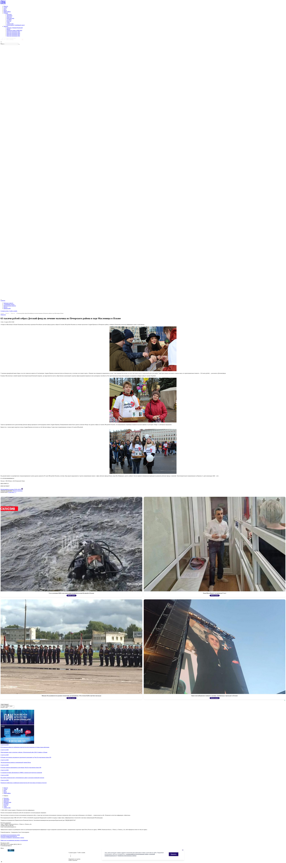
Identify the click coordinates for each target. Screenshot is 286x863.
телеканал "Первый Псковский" (15, 27)
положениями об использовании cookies (137, 854)
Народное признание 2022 (13, 35)
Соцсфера (9, 19)
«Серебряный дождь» (9, 304)
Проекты (6, 26)
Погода (5, 307)
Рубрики (6, 13)
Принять (173, 854)
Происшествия (10, 18)
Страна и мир (10, 23)
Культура (9, 21)
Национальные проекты (10, 305)
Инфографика (7, 11)
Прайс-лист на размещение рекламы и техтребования (14, 840)
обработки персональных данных (127, 855)
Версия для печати (17, 490)
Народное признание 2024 (13, 33)
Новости (6, 6)
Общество (9, 17)
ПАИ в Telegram (4, 704)
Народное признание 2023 (13, 34)
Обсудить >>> (12, 492)
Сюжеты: (3, 300)
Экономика (9, 15)
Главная (2, 313)
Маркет (8, 29)
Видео (5, 10)
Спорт (8, 22)
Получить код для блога (6, 490)
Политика (9, 14)
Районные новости (8, 303)
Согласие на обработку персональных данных (12, 837)
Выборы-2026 (7, 308)
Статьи (5, 7)
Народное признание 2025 (13, 31)
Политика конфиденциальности (9, 836)
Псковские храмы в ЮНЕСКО (14, 30)
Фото (5, 9)
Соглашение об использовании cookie (10, 835)
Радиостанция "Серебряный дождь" (16, 25)
